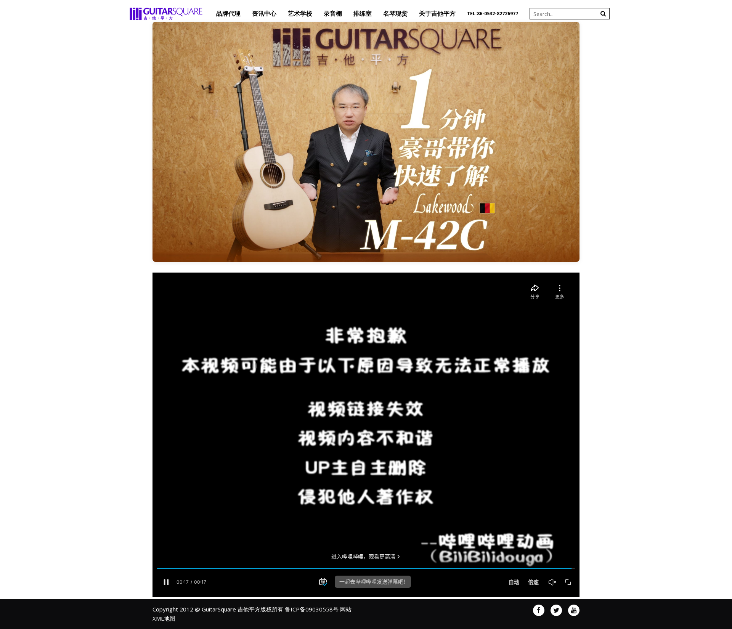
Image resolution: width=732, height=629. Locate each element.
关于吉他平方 (437, 13)
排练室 (362, 13)
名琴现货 (395, 13)
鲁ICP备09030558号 (312, 609)
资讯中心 (264, 13)
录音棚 (333, 13)
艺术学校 (300, 13)
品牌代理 (228, 13)
